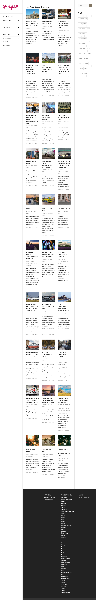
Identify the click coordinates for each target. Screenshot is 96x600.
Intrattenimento (82, 48)
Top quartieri (85, 63)
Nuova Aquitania (65, 558)
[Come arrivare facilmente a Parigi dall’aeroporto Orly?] (32, 107)
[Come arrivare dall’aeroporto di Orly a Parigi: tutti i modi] (32, 297)
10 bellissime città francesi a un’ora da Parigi (32, 23)
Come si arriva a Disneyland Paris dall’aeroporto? (48, 254)
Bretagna (63, 505)
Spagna (63, 582)
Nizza (62, 555)
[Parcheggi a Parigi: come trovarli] (48, 107)
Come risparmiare (82, 33)
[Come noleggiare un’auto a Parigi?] (32, 345)
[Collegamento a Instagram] (11, 54)
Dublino (60, 358)
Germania (63, 527)
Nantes (63, 553)
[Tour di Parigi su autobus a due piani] (48, 199)
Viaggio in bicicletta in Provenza (62, 254)
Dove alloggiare (88, 41)
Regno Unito (64, 576)
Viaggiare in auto (82, 75)
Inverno (88, 48)
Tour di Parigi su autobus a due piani (48, 209)
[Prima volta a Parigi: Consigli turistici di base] (48, 390)
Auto (86, 18)
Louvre (85, 51)
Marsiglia (63, 545)
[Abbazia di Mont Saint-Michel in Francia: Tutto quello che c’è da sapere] (64, 390)
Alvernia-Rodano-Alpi (66, 499)
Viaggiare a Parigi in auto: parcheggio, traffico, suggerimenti (32, 69)
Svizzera (63, 586)
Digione (63, 515)
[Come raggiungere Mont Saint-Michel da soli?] (64, 297)
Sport (85, 60)
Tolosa (63, 588)
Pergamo (63, 568)
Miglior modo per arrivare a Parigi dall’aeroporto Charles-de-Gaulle (64, 165)
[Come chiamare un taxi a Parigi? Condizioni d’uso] (32, 390)
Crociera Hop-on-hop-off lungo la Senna (48, 450)
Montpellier (64, 551)
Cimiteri (88, 28)
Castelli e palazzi (82, 26)
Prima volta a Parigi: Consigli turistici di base (48, 400)
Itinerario (81, 51)
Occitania (63, 560)
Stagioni (89, 60)
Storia (80, 63)
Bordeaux (63, 503)
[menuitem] (11, 17)
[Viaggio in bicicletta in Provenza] (64, 245)
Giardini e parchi (82, 46)
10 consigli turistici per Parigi (31, 450)
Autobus (80, 21)
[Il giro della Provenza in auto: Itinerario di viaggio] (32, 245)
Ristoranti (86, 58)
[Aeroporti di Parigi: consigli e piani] (48, 297)
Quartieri (80, 58)
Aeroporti (81, 16)
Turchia (63, 590)
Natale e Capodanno (87, 53)
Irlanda (68, 358)
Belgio (63, 501)
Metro (89, 51)
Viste (88, 75)
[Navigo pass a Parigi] (32, 153)
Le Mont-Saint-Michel (67, 539)
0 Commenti (29, 46)
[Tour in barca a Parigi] (32, 199)
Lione (62, 543)
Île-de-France (49, 26)
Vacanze (81, 70)
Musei (80, 53)
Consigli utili (81, 36)
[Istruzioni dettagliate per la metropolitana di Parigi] (64, 440)
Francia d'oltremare (66, 525)
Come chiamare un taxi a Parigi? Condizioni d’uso (32, 400)
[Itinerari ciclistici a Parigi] (64, 199)
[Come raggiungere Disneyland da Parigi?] (48, 58)
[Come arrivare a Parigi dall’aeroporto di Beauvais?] (48, 153)
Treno (85, 68)
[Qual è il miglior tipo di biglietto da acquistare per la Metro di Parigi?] (64, 58)
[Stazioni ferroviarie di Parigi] (48, 345)
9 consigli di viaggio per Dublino (62, 354)
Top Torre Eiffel (82, 65)
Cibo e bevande (82, 28)
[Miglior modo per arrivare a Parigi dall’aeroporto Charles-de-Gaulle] (64, 153)
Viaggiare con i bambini (84, 73)
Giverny (63, 529)
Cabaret (84, 23)
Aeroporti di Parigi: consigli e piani (48, 306)
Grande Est (64, 531)
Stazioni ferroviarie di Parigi (47, 354)
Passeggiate (81, 56)
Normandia (67, 315)
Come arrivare (82, 31)
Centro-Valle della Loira (67, 511)
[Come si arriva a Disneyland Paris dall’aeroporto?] (48, 245)
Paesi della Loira (65, 562)
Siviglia (63, 580)
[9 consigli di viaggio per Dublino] (64, 345)
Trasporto (81, 68)
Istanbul (63, 537)
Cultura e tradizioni (83, 38)
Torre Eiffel (88, 65)
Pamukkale (64, 564)
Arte (85, 16)
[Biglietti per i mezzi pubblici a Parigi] (64, 107)
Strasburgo (64, 584)
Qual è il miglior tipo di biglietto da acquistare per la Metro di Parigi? (64, 69)
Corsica (63, 513)
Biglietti (80, 23)
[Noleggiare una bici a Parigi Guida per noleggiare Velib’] (64, 14)
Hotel (88, 46)
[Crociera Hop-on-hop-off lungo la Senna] (48, 440)
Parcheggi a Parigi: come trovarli (46, 117)
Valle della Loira (65, 592)
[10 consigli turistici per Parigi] (32, 440)
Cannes (63, 507)
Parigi (43, 28)
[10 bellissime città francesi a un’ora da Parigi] (32, 14)
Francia (28, 28)
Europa (28, 261)
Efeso (62, 519)
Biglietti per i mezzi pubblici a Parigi (63, 117)
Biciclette (85, 21)
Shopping (81, 60)
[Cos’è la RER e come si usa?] (48, 14)
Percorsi (87, 56)
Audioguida (81, 18)
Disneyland (81, 41)
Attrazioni (89, 16)
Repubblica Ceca (65, 578)
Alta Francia (64, 497)
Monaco (63, 547)
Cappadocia (64, 509)
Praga (62, 570)
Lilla (62, 541)
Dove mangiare (82, 43)
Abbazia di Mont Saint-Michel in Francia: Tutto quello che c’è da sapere (64, 402)
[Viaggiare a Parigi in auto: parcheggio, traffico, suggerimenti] (32, 58)
